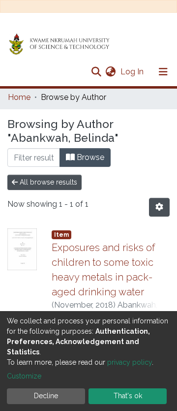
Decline (46, 396)
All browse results (47, 182)
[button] (110, 72)
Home (19, 97)
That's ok (128, 396)
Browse (89, 157)
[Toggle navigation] (163, 72)
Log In (133, 71)
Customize (24, 376)
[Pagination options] (159, 207)
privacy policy (129, 362)
